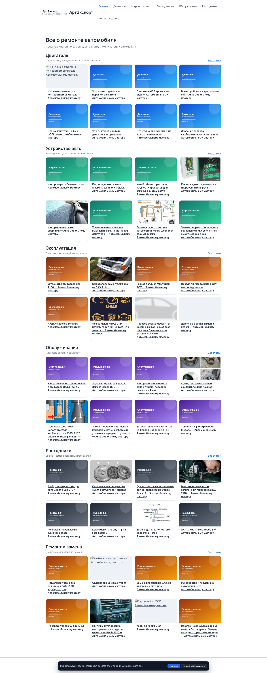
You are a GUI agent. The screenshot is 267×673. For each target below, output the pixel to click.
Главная (103, 6)
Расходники (209, 6)
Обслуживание (188, 6)
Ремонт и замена (109, 18)
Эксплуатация (165, 6)
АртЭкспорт (81, 12)
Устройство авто (141, 6)
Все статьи (214, 60)
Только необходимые (194, 666)
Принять (174, 666)
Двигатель (119, 6)
